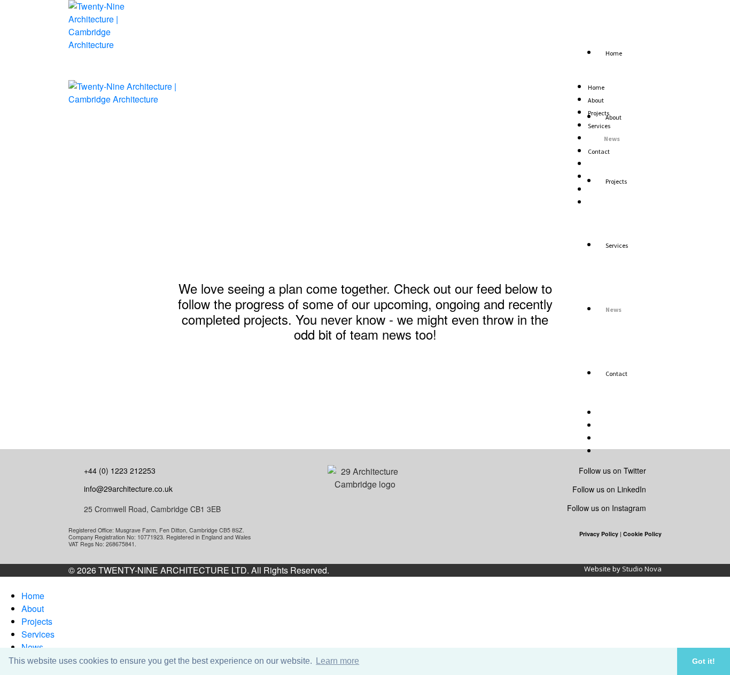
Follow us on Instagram (606, 508)
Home (32, 596)
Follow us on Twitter (612, 470)
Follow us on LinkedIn (609, 489)
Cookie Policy (642, 534)
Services (38, 634)
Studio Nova (642, 569)
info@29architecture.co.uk (128, 488)
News (32, 647)
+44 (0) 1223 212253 (120, 470)
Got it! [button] (703, 661)
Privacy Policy (598, 534)
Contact (599, 151)
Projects (36, 621)
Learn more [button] (337, 660)
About (32, 608)
